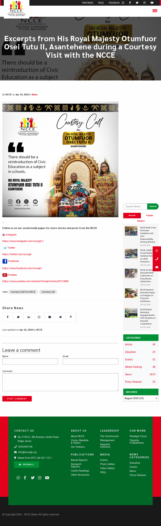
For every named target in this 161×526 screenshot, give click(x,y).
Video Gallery (107, 468)
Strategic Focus (138, 436)
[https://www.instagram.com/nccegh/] (38, 477)
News (35, 94)
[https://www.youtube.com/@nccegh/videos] (45, 477)
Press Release (138, 475)
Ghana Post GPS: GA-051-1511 (35, 457)
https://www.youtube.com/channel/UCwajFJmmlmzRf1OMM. (35, 281)
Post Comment (17, 399)
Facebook (13, 261)
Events (104, 460)
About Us (79, 430)
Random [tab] (141, 221)
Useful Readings (80, 471)
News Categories (139, 456)
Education (135, 463)
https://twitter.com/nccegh (16, 254)
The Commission (109, 436)
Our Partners (78, 447)
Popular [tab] (149, 215)
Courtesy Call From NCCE (23, 292)
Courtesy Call (48, 292)
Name (5, 356)
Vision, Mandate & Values (80, 441)
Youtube (12, 274)
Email (65, 356)
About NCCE (77, 436)
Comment (7, 371)
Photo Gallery (107, 464)
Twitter (11, 247)
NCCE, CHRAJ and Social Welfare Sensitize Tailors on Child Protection (148, 256)
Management (107, 440)
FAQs (103, 472)
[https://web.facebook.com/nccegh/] (24, 477)
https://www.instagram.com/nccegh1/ (23, 241)
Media (105, 454)
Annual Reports (79, 460)
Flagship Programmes (137, 441)
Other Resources (80, 475)
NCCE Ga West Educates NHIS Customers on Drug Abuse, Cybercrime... (147, 276)
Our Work (138, 430)
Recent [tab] (132, 215)
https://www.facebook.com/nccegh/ (22, 268)
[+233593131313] (157, 250)
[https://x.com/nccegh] (31, 477)
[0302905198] (157, 259)
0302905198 (25, 446)
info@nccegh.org (27, 452)
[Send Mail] (157, 267)
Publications (82, 454)
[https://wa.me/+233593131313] (17, 477)
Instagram (11, 234)
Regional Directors (105, 445)
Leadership (109, 430)
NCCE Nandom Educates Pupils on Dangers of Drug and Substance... (147, 295)
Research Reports (76, 465)
